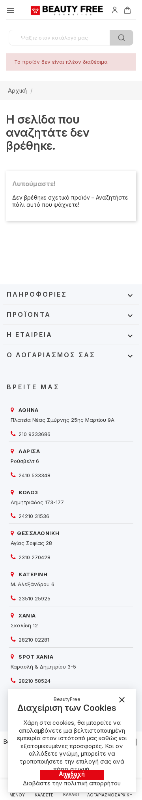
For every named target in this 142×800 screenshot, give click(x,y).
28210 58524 (33, 681)
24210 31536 (33, 516)
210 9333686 (33, 434)
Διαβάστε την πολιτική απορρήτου (72, 783)
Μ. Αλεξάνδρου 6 (32, 584)
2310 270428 (33, 557)
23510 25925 (33, 598)
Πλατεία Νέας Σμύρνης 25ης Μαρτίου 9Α (62, 420)
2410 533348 (33, 475)
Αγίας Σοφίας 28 (31, 543)
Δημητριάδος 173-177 (37, 502)
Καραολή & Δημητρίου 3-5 (43, 666)
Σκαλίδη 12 (24, 625)
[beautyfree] (115, 9)
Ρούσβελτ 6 (25, 461)
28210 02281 (33, 639)
